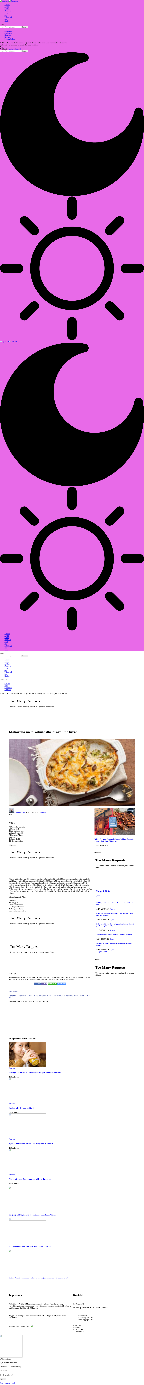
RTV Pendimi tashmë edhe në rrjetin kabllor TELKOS (30, 1246)
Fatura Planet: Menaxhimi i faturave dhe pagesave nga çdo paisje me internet (38, 1278)
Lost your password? (7, 1383)
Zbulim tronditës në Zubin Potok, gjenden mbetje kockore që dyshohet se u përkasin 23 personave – (115, 925)
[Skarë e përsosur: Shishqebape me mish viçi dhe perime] (27, 1151)
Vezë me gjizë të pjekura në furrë (21, 1108)
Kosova (112, 909)
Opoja (112, 920)
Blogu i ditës (103, 891)
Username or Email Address (10, 1367)
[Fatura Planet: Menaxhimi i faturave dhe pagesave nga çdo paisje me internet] (27, 1251)
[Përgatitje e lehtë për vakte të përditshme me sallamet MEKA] (27, 1188)
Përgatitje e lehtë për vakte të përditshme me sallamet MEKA (32, 1215)
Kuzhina (43, 813)
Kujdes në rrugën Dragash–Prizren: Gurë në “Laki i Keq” (114, 934)
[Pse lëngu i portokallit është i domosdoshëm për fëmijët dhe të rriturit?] (27, 1066)
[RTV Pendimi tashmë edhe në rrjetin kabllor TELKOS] (27, 1220)
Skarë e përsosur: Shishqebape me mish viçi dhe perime (30, 1179)
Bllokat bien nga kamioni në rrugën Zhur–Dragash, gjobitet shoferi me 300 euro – (114, 840)
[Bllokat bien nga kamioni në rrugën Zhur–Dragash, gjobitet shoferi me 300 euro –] (114, 835)
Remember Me (7, 1375)
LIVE (98, 896)
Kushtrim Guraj (20, 813)
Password (3, 1371)
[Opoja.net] (9, 1)
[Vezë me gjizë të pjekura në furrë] (27, 1080)
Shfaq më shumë (15, 49)
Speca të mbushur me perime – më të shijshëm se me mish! (31, 1144)
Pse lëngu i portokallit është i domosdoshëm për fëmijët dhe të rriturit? (35, 1072)
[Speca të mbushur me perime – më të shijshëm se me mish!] (27, 1115)
